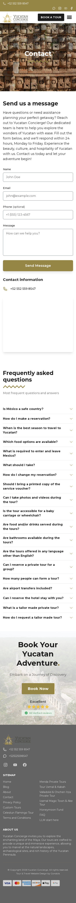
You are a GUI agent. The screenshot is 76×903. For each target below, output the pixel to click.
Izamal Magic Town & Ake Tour (56, 802)
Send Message (38, 266)
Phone (14, 206)
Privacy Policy (12, 802)
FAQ (42, 815)
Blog (6, 787)
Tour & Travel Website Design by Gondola (38, 873)
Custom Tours (12, 807)
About (7, 792)
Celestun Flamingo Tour (18, 812)
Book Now (38, 688)
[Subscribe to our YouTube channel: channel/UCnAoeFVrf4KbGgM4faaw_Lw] (15, 764)
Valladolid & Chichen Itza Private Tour (55, 793)
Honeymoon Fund (51, 809)
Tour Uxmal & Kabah (52, 787)
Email (6, 188)
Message (9, 225)
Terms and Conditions (17, 817)
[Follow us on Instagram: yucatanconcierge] (5, 764)
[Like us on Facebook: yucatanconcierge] (24, 764)
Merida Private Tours (52, 781)
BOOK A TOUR (51, 17)
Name (7, 169)
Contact (8, 797)
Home (7, 781)
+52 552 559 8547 (23, 289)
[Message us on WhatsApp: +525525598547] (53, 8)
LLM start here (49, 820)
